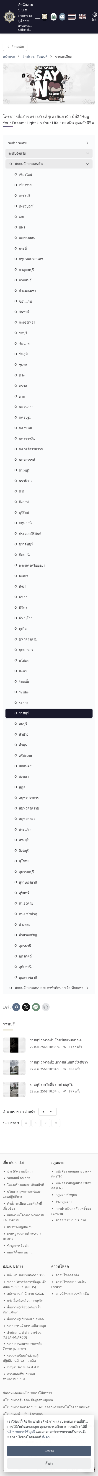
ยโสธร (24, 660)
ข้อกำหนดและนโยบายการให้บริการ (27, 1393)
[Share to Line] (36, 1007)
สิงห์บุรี (24, 850)
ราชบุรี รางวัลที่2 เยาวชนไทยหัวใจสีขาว (59, 1062)
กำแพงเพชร (27, 290)
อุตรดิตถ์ (25, 956)
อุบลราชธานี (28, 977)
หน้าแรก (9, 56)
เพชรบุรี (24, 195)
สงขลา (24, 776)
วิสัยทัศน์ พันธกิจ (18, 1178)
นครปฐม (25, 417)
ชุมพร (23, 364)
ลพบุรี (23, 723)
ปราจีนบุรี (26, 544)
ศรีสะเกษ (25, 755)
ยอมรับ (49, 1451)
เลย (21, 216)
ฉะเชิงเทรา (27, 322)
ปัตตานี (24, 554)
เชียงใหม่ (25, 174)
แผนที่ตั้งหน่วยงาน (20, 1252)
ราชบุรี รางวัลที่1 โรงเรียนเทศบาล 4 (55, 1040)
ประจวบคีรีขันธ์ (30, 533)
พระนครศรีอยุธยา (32, 565)
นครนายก (26, 407)
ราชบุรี (24, 713)
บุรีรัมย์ (24, 512)
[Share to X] (26, 1007)
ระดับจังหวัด (17, 153)
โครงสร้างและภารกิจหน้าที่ (25, 1185)
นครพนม (25, 428)
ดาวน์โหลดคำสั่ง (67, 1275)
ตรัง (22, 375)
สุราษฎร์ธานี (28, 882)
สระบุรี (23, 840)
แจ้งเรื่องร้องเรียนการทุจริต (25, 1300)
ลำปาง (23, 734)
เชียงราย (25, 185)
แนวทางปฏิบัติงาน (20, 1227)
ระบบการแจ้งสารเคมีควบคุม (26, 1325)
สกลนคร (25, 766)
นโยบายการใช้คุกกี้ (21, 1432)
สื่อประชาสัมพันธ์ (35, 56)
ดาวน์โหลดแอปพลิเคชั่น (72, 1293)
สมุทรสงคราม (29, 808)
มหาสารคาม (28, 639)
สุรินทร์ (24, 892)
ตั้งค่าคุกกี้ (36, 1414)
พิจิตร (23, 607)
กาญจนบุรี (26, 269)
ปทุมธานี (25, 523)
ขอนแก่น (25, 301)
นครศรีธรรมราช (31, 449)
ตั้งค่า (46, 1437)
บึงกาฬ (24, 502)
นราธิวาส (26, 480)
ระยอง (23, 702)
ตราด (23, 385)
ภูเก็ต (23, 628)
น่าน (22, 491)
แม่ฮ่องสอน (27, 238)
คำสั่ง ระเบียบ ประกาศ (71, 1220)
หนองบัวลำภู (28, 914)
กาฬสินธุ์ (25, 280)
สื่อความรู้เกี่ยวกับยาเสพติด (25, 1319)
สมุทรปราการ (29, 797)
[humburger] (37, 16)
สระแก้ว (25, 829)
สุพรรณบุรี (26, 871)
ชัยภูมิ (23, 354)
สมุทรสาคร (27, 819)
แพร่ (22, 227)
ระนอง (23, 692)
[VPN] (44, 17)
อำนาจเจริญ (28, 935)
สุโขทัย (24, 861)
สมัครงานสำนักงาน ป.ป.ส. (25, 1293)
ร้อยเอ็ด (24, 681)
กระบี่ (23, 248)
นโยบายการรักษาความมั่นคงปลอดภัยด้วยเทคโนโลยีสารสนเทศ (46, 1407)
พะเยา (23, 575)
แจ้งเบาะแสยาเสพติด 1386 (25, 1275)
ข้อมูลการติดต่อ (17, 1245)
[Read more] (14, 1045)
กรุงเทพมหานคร (31, 259)
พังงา (22, 586)
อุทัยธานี (25, 966)
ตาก (22, 396)
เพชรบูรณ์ (26, 206)
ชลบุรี (23, 333)
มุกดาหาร (26, 649)
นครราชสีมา (28, 438)
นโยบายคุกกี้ (11, 1414)
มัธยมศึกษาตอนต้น (29, 163)
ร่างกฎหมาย (64, 1201)
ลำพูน (23, 744)
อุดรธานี (25, 945)
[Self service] (53, 16)
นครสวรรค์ (27, 459)
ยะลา (23, 671)
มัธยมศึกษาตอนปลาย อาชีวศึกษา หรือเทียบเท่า (49, 988)
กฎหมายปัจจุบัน (66, 1195)
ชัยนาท (24, 343)
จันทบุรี (24, 311)
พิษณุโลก (26, 618)
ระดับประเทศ (17, 142)
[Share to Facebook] (16, 1007)
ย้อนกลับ (17, 46)
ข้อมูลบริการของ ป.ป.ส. (23, 1367)
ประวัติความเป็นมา (20, 1171)
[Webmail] (62, 16)
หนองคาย (26, 903)
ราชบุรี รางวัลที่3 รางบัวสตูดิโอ (52, 1084)
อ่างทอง (24, 924)
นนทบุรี (24, 470)
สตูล (22, 787)
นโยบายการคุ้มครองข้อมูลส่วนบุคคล (28, 1400)
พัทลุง (23, 597)
